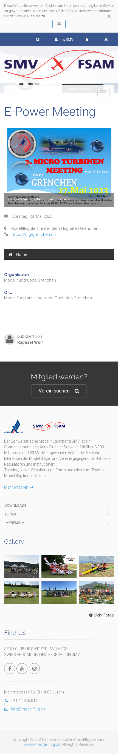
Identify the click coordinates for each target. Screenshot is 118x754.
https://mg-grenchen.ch (34, 234)
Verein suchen (54, 391)
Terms (10, 514)
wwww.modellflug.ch (42, 744)
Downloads (15, 505)
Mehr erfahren (16, 487)
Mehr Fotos (104, 615)
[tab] (59, 254)
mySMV (67, 39)
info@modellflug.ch (28, 709)
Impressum (14, 523)
